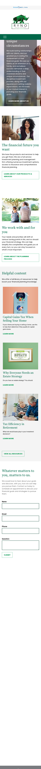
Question (5, 539)
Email (4, 514)
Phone (4, 526)
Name (4, 501)
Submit (7, 555)
